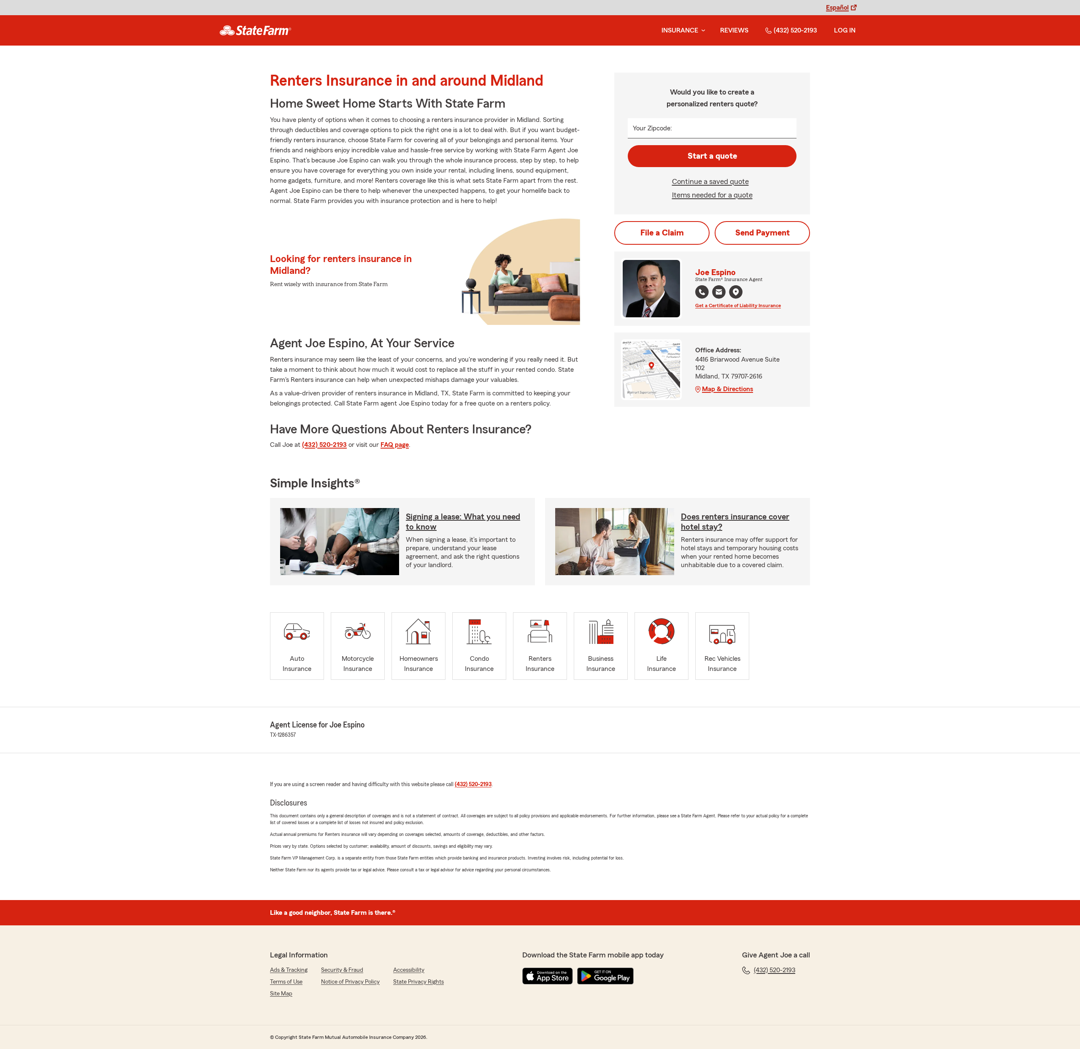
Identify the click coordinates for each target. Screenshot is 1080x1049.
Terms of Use (286, 982)
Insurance (680, 30)
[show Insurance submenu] (701, 31)
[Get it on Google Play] (605, 976)
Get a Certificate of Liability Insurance (738, 305)
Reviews (734, 30)
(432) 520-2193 (795, 30)
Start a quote (712, 156)
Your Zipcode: (652, 128)
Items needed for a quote (712, 195)
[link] (255, 30)
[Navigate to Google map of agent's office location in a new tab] (735, 292)
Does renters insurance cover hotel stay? (735, 522)
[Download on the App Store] (547, 976)
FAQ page (395, 444)
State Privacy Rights (418, 982)
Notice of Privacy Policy (350, 982)
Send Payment (762, 233)
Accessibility (408, 970)
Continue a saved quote (710, 181)
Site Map (281, 994)
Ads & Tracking (289, 970)
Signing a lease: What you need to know (463, 522)
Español (837, 7)
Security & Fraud (342, 970)
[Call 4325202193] (702, 292)
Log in (845, 30)
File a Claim (662, 233)
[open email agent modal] (719, 293)
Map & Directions (727, 389)
